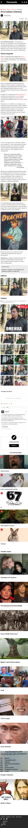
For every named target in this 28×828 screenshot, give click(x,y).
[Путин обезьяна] (14, 733)
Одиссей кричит (5, 471)
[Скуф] (14, 676)
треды (16, 96)
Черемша (3, 544)
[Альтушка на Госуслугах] (14, 564)
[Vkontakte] (4, 819)
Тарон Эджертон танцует (7, 525)
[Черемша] (14, 535)
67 (1, 507)
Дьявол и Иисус (6, 803)
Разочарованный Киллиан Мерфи (11, 606)
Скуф (2, 690)
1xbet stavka (19, 816)
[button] (1, 2)
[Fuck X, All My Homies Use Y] (14, 620)
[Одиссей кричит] (14, 462)
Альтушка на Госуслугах (8, 577)
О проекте (3, 816)
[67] (14, 498)
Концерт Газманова (7, 775)
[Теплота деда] (14, 705)
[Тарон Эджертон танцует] (14, 517)
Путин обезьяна (6, 746)
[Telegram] (6, 819)
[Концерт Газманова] (14, 761)
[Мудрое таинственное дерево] (14, 648)
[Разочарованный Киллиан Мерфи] (14, 592)
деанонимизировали (20, 94)
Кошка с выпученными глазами (9, 489)
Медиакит (8, 816)
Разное (13, 816)
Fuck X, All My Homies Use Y (9, 634)
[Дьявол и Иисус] (14, 789)
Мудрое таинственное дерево (10, 662)
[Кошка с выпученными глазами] (14, 480)
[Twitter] (1, 819)
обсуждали (21, 99)
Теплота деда (5, 718)
